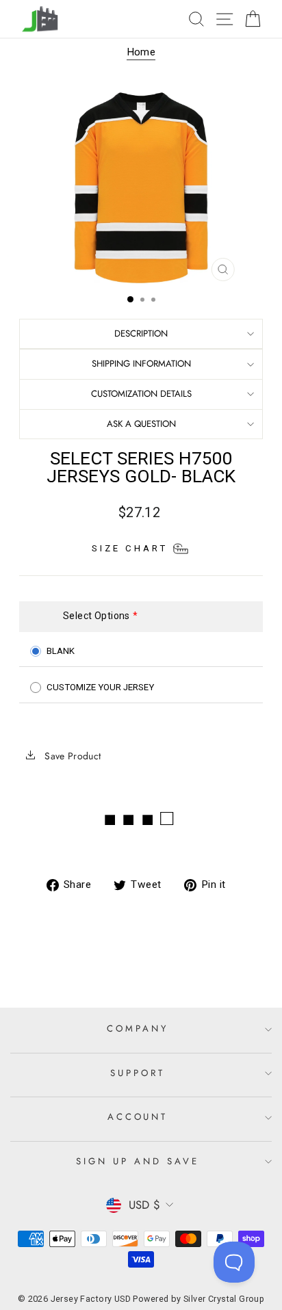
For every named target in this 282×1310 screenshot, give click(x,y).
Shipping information (141, 363)
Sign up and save (137, 1161)
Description (141, 333)
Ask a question (141, 423)
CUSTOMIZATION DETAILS (141, 393)
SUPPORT (137, 1072)
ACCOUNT (137, 1116)
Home (141, 52)
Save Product (71, 756)
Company (137, 1028)
